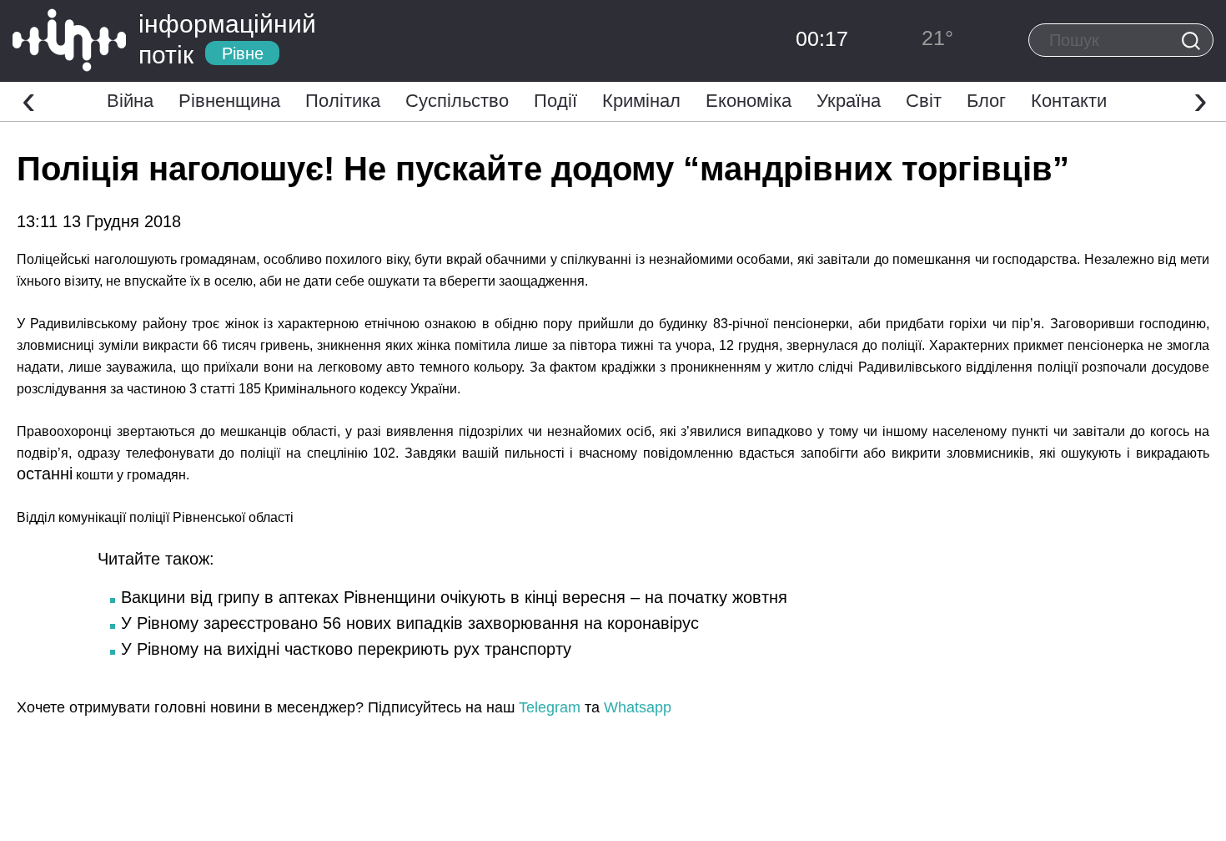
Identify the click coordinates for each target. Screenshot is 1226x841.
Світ (924, 100)
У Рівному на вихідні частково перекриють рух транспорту (346, 649)
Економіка (748, 100)
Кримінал (641, 100)
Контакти (1069, 100)
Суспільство (457, 100)
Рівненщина (229, 100)
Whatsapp (637, 707)
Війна (130, 100)
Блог (986, 100)
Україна (848, 100)
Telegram (549, 707)
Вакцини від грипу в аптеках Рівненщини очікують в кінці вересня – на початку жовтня (454, 597)
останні (45, 473)
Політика (342, 100)
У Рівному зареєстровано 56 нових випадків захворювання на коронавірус (410, 623)
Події (555, 100)
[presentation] (29, 99)
